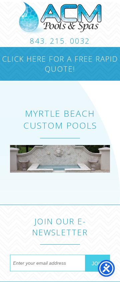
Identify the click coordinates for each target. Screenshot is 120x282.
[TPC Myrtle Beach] (60, 18)
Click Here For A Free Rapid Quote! (60, 64)
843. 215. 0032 (60, 41)
